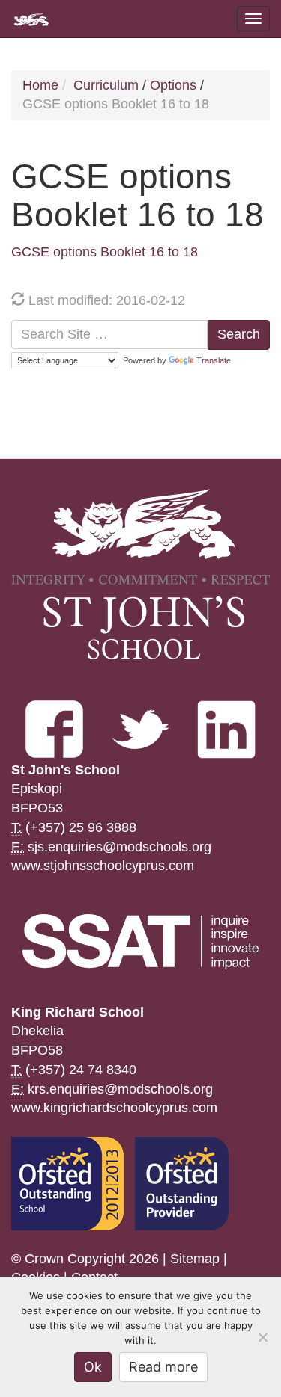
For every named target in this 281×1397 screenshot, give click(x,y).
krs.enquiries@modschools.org (120, 1089)
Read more (163, 1367)
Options (173, 85)
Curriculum (106, 85)
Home (40, 85)
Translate (213, 360)
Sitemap (195, 1258)
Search (238, 334)
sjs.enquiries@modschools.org (119, 846)
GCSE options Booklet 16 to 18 (104, 251)
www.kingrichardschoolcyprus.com (114, 1107)
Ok (93, 1367)
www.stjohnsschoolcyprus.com (102, 865)
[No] (262, 1337)
